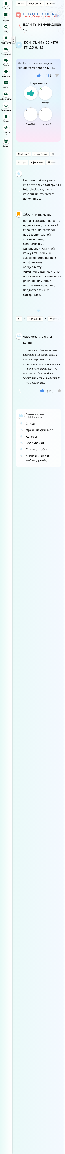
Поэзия (52, 162)
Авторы (22, 162)
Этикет (51, 3)
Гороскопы (35, 3)
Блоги (21, 3)
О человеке (40, 153)
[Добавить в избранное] (57, 75)
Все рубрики (35, 443)
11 (50, 391)
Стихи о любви (37, 449)
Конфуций (23, 153)
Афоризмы (37, 162)
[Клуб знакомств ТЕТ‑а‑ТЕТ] (19, 318)
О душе (56, 153)
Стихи (30, 423)
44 (47, 75)
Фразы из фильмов (39, 430)
